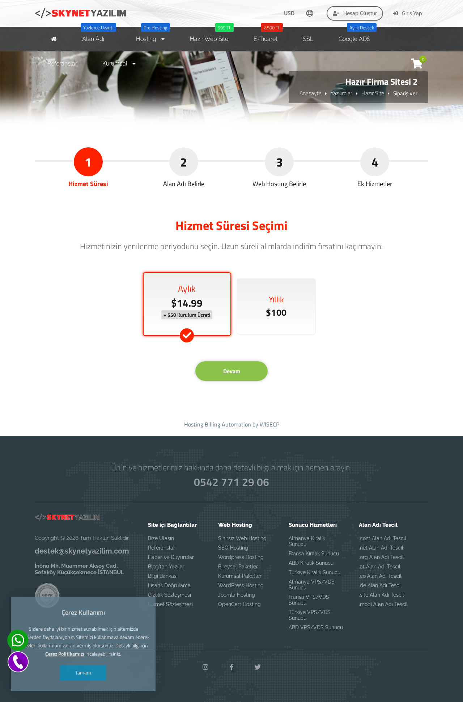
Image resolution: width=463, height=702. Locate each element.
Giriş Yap (411, 13)
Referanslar (161, 548)
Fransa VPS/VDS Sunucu (309, 600)
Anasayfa (311, 93)
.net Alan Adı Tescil (381, 548)
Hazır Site (372, 93)
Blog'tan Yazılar (166, 566)
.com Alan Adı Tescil (382, 538)
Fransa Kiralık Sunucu (314, 553)
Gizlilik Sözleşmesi (169, 595)
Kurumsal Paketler (240, 576)
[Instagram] (205, 667)
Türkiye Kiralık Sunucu (314, 572)
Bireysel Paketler (238, 566)
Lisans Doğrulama (169, 585)
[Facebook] (231, 667)
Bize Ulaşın (161, 538)
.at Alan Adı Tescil (379, 566)
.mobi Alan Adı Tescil (383, 604)
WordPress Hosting (241, 585)
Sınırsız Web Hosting (242, 538)
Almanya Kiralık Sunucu (307, 541)
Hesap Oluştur (359, 13)
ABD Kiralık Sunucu (311, 563)
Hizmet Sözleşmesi (170, 604)
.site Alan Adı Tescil (381, 595)
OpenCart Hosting (239, 604)
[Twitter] (257, 667)
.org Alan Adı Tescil (381, 557)
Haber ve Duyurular (171, 557)
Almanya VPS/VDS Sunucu (312, 584)
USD (289, 13)
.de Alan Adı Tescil (380, 585)
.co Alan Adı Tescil (380, 576)
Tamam (83, 672)
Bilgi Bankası (163, 576)
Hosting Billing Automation (217, 424)
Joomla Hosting (236, 595)
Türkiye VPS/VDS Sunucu (310, 615)
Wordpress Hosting (241, 557)
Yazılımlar (341, 93)
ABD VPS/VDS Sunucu (316, 627)
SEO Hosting (233, 548)
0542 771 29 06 (231, 482)
